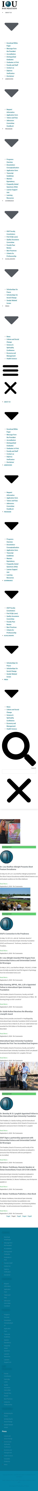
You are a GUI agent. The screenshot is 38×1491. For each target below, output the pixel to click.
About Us (5, 1232)
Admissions (7, 1279)
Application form (12, 115)
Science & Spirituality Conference (10, 347)
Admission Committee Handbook (10, 123)
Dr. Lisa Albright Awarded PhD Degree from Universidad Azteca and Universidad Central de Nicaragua (18, 960)
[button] (10, 379)
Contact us (10, 68)
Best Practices (12, 251)
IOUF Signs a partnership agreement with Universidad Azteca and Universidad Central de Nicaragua (18, 1140)
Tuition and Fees (12, 118)
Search (33, 768)
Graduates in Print (13, 62)
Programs (6, 1310)
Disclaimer (10, 462)
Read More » (4, 884)
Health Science (12, 359)
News (8, 337)
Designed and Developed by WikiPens (19, 1486)
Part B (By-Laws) (12, 237)
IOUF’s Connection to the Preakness (14, 934)
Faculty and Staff (12, 65)
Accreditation (11, 54)
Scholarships (7, 1409)
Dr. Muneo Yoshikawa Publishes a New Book (18, 1194)
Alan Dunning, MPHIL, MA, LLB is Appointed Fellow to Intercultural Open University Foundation (18, 987)
